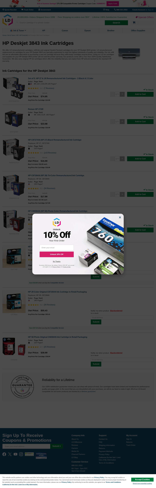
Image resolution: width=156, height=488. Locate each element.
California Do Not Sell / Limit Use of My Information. (20, 484)
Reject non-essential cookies (142, 483)
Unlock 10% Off (56, 254)
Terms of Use (66, 267)
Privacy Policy (99, 477)
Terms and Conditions (113, 482)
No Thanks (57, 261)
